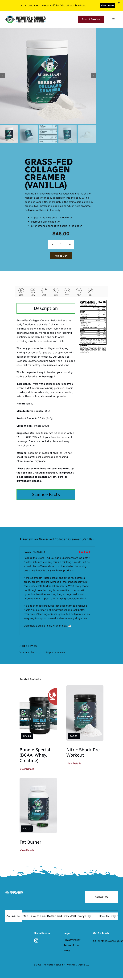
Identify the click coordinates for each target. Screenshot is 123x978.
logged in (40, 652)
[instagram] (36, 941)
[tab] (45, 308)
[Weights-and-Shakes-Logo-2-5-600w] (14, 892)
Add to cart (61, 255)
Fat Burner (30, 842)
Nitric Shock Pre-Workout (83, 752)
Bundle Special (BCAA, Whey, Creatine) (35, 755)
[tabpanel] (45, 402)
